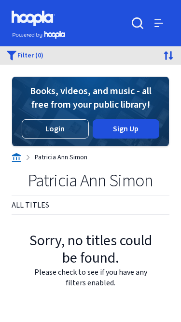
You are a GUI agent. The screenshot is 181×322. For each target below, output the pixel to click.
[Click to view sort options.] (168, 55)
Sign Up (126, 129)
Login (55, 129)
